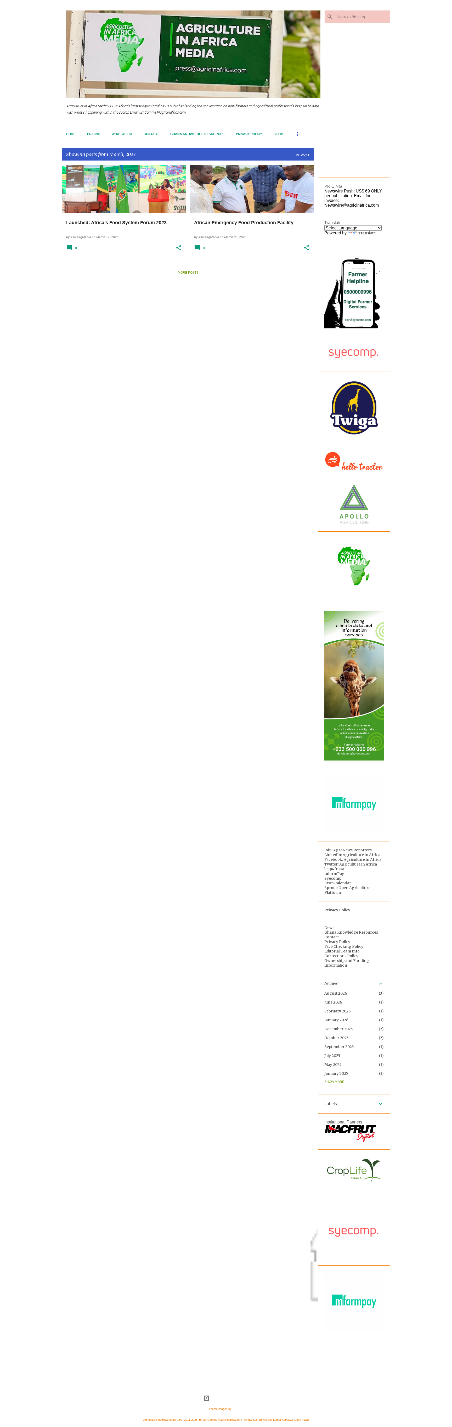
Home (71, 134)
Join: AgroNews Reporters (348, 850)
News (329, 927)
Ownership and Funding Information (346, 963)
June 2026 (333, 1002)
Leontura (238, 1409)
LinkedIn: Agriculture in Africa (352, 854)
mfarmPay (334, 873)
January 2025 (336, 1073)
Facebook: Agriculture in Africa (352, 859)
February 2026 (337, 1011)
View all (303, 155)
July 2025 (332, 1055)
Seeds (279, 134)
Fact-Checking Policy (343, 946)
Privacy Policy (249, 134)
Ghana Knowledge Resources (197, 134)
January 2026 (336, 1020)
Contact (151, 134)
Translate (367, 233)
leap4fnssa (334, 869)
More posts (188, 272)
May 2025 (333, 1064)
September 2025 (339, 1046)
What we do (122, 134)
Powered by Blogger (229, 1398)
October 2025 (336, 1037)
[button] (179, 248)
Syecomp (332, 878)
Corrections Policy (341, 956)
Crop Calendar (337, 883)
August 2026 (335, 993)
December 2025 (338, 1029)
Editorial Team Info (342, 951)
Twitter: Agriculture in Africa (350, 864)
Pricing (93, 134)
